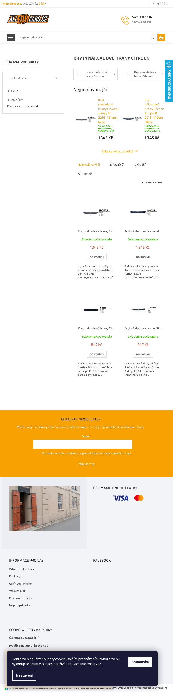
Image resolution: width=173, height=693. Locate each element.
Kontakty (14, 577)
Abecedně (85, 174)
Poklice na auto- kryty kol (28, 646)
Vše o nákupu (17, 591)
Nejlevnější (116, 164)
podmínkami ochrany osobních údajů (106, 453)
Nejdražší (139, 164)
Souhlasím (140, 661)
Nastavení (24, 675)
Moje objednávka (19, 605)
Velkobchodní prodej (22, 569)
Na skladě (35, 78)
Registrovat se (11, 4)
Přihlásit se (86, 464)
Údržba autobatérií (23, 638)
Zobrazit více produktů (118, 151)
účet (42, 4)
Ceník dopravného (20, 584)
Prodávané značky (20, 598)
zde (98, 663)
